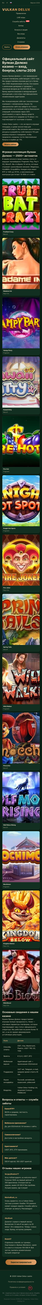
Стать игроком (22, 47)
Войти (7, 47)
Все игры (21, 34)
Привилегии (21, 13)
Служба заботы (20, 22)
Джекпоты (21, 38)
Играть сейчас (10, 144)
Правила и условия (17, 1287)
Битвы (21, 26)
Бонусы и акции (21, 30)
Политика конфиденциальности (21, 1282)
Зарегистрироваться (21, 1262)
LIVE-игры (21, 17)
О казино (21, 42)
